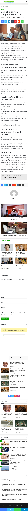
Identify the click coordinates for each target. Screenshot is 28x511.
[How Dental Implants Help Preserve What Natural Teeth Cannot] (5, 364)
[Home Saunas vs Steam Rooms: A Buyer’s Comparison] (5, 389)
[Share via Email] (20, 185)
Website (3, 307)
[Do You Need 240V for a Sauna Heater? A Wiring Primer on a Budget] (5, 370)
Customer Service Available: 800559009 (20, 253)
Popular (13, 357)
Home (3, 6)
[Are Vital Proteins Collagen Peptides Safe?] (5, 383)
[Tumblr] (10, 185)
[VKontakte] (18, 185)
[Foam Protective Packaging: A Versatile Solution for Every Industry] (5, 449)
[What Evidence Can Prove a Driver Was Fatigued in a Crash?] (5, 462)
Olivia (4, 17)
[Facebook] (2, 185)
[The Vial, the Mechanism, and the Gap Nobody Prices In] (5, 377)
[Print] (23, 185)
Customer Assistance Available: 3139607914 (20, 266)
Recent (4, 357)
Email (2, 302)
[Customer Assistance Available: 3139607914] (21, 261)
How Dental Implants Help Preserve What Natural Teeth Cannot (17, 364)
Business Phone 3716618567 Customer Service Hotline (6, 267)
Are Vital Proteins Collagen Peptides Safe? (19, 430)
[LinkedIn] (7, 185)
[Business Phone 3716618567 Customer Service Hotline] (7, 261)
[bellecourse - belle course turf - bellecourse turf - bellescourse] (8, 2)
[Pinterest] (13, 185)
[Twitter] (5, 185)
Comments (22, 357)
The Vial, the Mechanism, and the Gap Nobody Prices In (6, 430)
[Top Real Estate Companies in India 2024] (5, 468)
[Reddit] (15, 185)
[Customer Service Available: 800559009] (21, 247)
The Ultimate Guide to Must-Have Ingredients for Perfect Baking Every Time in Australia (18, 456)
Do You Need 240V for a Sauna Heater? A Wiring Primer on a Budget (17, 370)
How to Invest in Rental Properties (18, 441)
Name (2, 297)
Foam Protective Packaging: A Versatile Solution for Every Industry (17, 449)
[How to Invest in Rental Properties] (5, 443)
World (7, 6)
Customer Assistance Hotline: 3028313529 (6, 253)
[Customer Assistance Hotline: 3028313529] (7, 247)
